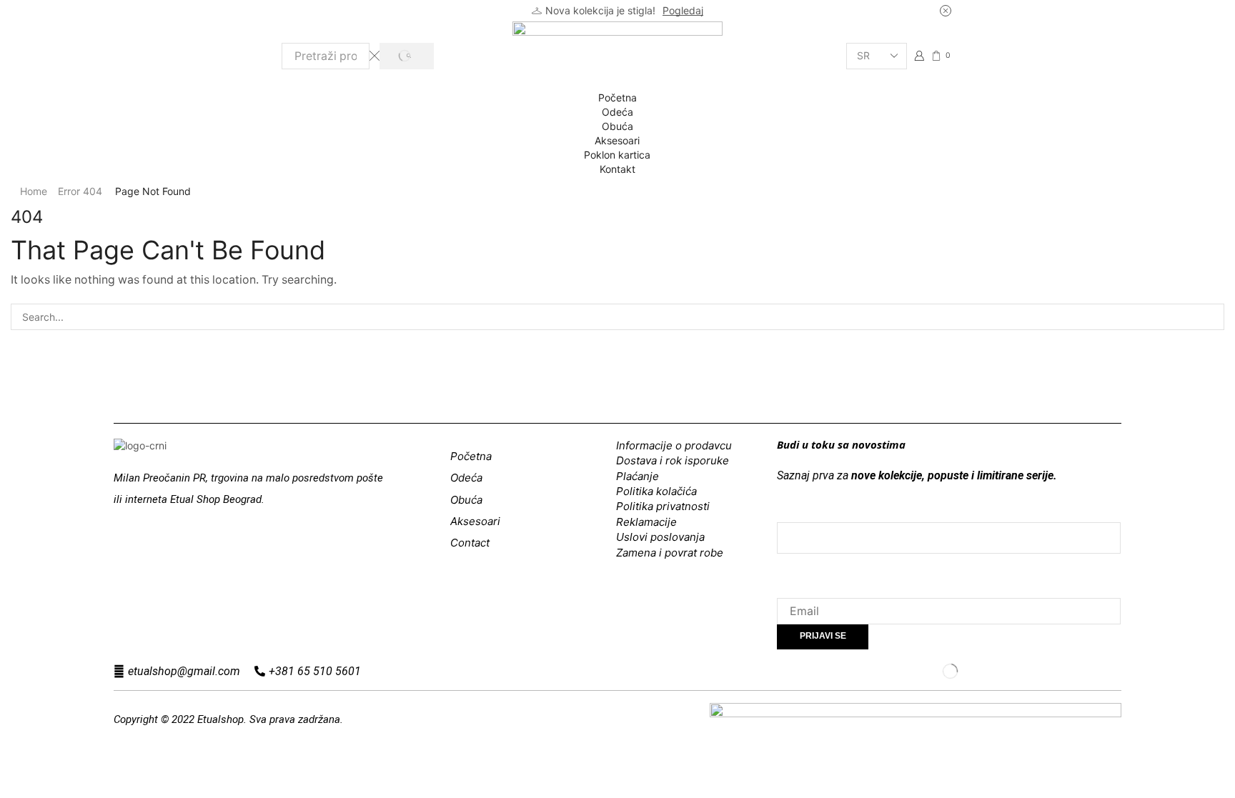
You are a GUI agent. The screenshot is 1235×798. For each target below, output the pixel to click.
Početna (617, 97)
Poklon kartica (617, 155)
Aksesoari (617, 140)
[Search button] (406, 56)
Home (33, 191)
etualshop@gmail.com (184, 671)
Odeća (617, 112)
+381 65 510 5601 (315, 671)
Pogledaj (683, 10)
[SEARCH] (1211, 317)
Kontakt (617, 169)
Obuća (617, 126)
